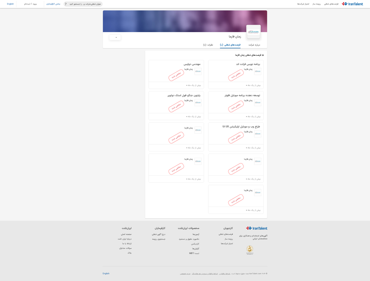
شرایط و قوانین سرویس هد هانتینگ (205, 273)
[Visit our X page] (253, 261)
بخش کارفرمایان (53, 4)
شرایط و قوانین (225, 273)
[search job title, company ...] (65, 4)
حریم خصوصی (185, 273)
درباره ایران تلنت (125, 239)
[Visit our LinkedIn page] (264, 261)
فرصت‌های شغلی (331, 4)
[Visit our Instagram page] (258, 261)
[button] (32, 4)
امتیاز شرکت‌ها (303, 4)
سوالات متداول (125, 248)
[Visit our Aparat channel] (241, 261)
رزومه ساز (317, 4)
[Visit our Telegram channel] (247, 261)
